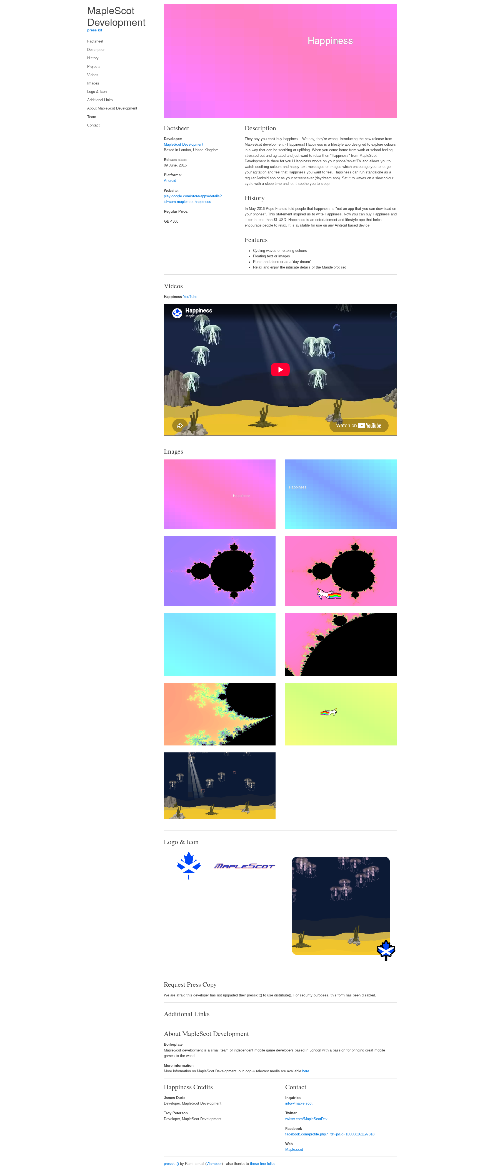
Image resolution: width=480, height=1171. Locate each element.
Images (93, 83)
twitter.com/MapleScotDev (306, 1119)
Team (91, 117)
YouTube (190, 297)
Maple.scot (294, 1150)
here (305, 1071)
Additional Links (100, 100)
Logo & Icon (97, 92)
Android (170, 181)
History (93, 58)
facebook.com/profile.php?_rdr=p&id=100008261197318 (329, 1134)
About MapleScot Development (112, 108)
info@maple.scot (298, 1103)
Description (96, 50)
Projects (94, 67)
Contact (93, 125)
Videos (92, 75)
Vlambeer (214, 1164)
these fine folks (262, 1164)
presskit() (171, 1164)
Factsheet (95, 41)
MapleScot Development (183, 144)
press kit (94, 30)
